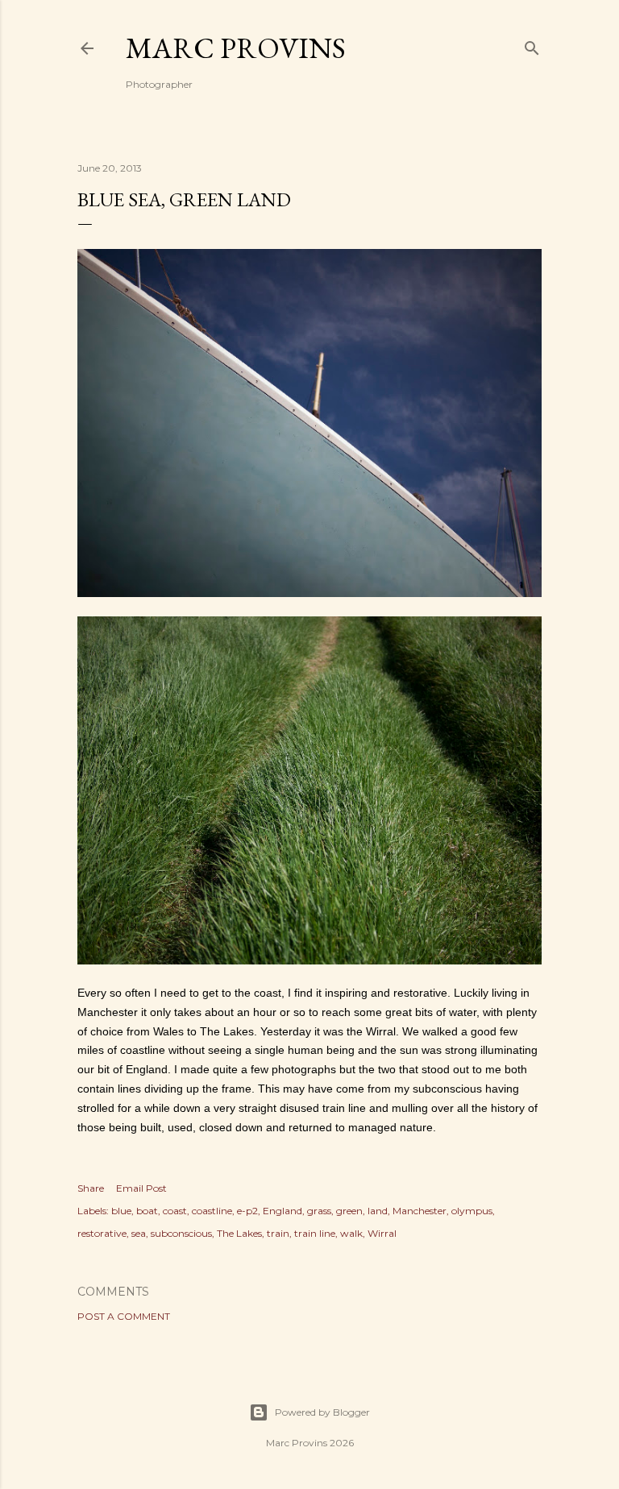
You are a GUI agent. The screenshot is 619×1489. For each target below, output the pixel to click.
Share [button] (90, 1188)
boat (147, 1211)
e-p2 (247, 1211)
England (282, 1211)
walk (351, 1233)
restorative (102, 1233)
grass (319, 1211)
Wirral (382, 1233)
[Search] (532, 44)
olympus (471, 1211)
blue (121, 1211)
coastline (212, 1211)
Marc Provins (236, 48)
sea (138, 1233)
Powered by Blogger (322, 1412)
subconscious (181, 1233)
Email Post (141, 1188)
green (349, 1211)
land (378, 1211)
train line (314, 1233)
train (278, 1233)
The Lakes (239, 1233)
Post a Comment (123, 1316)
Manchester (420, 1211)
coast (175, 1211)
